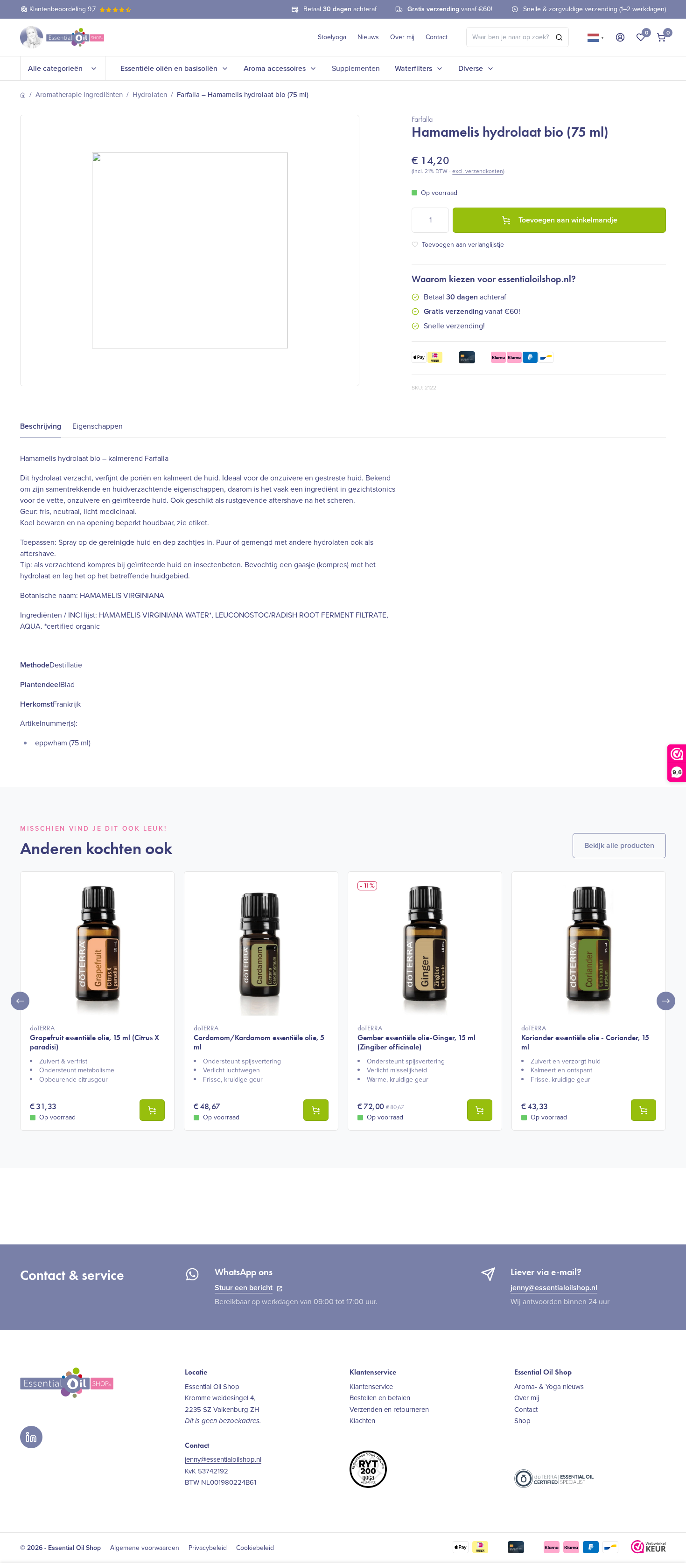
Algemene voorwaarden (144, 1548)
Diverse (470, 68)
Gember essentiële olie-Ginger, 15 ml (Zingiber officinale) (416, 1037)
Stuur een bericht (244, 1287)
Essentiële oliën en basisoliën (168, 68)
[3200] (643, 1110)
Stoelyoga (332, 37)
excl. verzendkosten (477, 171)
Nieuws (368, 37)
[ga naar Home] (23, 95)
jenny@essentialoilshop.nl (554, 1287)
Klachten (362, 1421)
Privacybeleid (208, 1548)
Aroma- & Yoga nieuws (549, 1387)
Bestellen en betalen (380, 1398)
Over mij (402, 37)
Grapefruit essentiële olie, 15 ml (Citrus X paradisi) (94, 1037)
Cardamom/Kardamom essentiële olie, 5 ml (259, 1037)
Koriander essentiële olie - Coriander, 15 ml (585, 1037)
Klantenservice (371, 1387)
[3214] (152, 1110)
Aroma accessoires (275, 68)
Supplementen (356, 68)
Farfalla (422, 119)
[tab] (40, 426)
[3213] (479, 1110)
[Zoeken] (559, 37)
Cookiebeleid (255, 1548)
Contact (437, 37)
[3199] (316, 1110)
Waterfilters (413, 68)
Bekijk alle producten (619, 845)
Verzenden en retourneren (389, 1409)
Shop (522, 1421)
